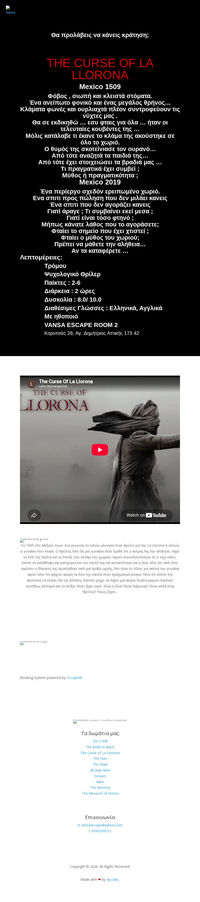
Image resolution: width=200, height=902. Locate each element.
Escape (74, 677)
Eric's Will (100, 741)
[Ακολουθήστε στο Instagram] (34, 845)
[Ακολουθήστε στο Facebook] (24, 845)
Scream (100, 776)
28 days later (100, 770)
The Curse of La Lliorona (100, 752)
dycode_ (113, 879)
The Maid (100, 764)
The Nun (100, 758)
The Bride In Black (100, 747)
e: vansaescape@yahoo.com (100, 825)
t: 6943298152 (100, 831)
